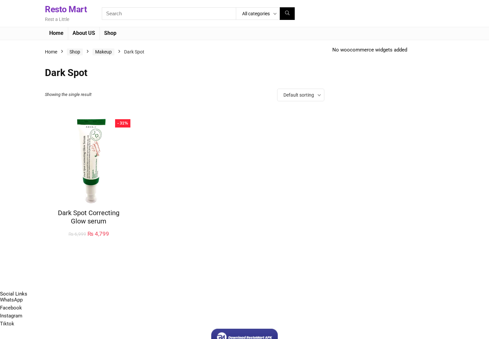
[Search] (287, 13)
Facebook (11, 308)
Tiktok (7, 324)
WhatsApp (11, 300)
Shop (110, 33)
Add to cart (89, 240)
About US (84, 33)
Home (56, 33)
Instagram (11, 316)
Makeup (103, 51)
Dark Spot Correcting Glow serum (88, 217)
